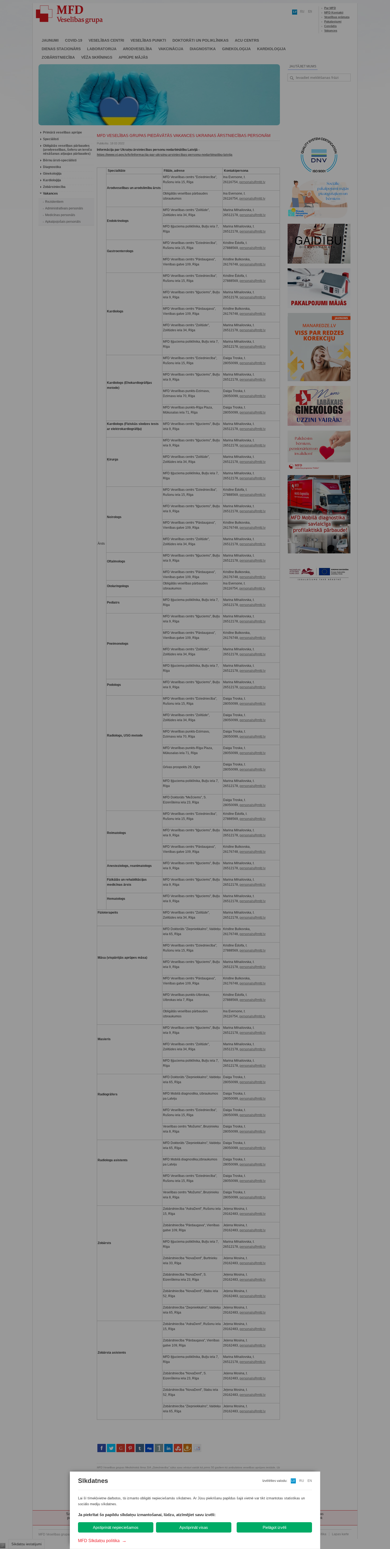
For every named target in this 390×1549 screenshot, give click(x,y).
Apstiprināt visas (193, 1527)
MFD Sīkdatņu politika (102, 1540)
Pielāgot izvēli (274, 1527)
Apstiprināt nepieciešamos (115, 1527)
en (309, 1481)
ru (301, 1481)
